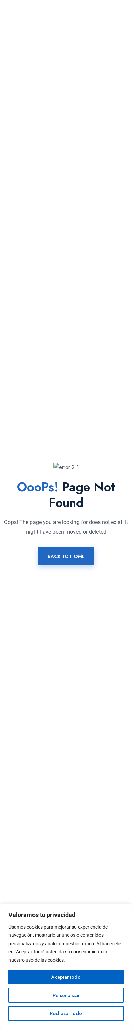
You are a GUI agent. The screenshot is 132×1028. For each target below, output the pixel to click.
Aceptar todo (66, 977)
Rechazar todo (66, 1013)
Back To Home (66, 556)
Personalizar (66, 995)
